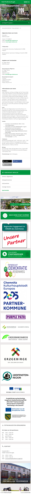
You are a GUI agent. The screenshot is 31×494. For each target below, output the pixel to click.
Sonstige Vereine (6, 187)
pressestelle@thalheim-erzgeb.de (13, 458)
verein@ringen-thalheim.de (11, 40)
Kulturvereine (5, 183)
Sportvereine (5, 190)
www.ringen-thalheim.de (11, 42)
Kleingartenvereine (7, 180)
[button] (7, 161)
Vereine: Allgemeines (7, 176)
